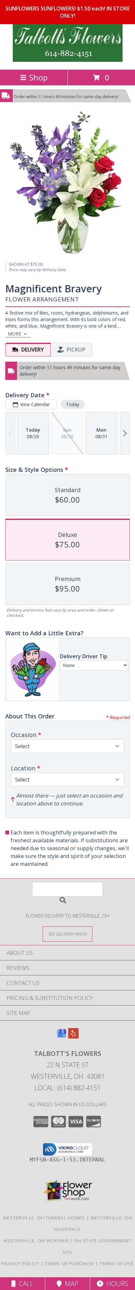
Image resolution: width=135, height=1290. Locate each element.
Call (24, 1283)
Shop (38, 77)
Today (72, 404)
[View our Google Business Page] (61, 1036)
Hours (115, 1283)
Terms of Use (117, 1263)
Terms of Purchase (69, 1263)
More (14, 334)
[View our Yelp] (73, 1036)
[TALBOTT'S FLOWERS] (68, 60)
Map (70, 1283)
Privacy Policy (20, 1263)
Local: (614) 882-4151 (67, 1087)
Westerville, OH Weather (36, 1241)
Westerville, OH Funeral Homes (44, 1218)
